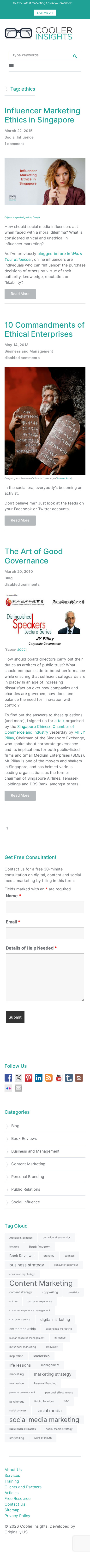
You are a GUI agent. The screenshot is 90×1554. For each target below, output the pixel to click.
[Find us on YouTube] (59, 1078)
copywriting (50, 1292)
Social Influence (19, 137)
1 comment (14, 143)
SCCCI (21, 649)
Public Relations (25, 1189)
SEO (66, 1401)
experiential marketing (59, 1328)
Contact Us (15, 1504)
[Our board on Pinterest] (28, 1078)
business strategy (26, 1264)
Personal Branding (27, 1176)
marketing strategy (53, 1374)
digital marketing (55, 1319)
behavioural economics (57, 1237)
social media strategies (22, 1428)
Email (13, 922)
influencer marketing (22, 1347)
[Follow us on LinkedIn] (38, 1078)
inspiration (16, 1356)
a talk (59, 720)
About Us (13, 1469)
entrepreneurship (22, 1329)
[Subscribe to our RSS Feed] (49, 1078)
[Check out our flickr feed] (8, 1088)
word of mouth (43, 1437)
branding (48, 1255)
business (69, 1255)
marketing (16, 1374)
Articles (11, 1492)
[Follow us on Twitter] (18, 1078)
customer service (19, 1319)
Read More (20, 293)
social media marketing (44, 1420)
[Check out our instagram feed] (79, 1078)
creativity (73, 1292)
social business (17, 1410)
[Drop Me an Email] (18, 1088)
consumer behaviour (66, 1264)
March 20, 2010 (19, 571)
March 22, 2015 (18, 130)
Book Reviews (24, 1138)
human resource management (26, 1337)
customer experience (40, 1301)
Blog (8, 578)
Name (13, 895)
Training (12, 1481)
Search (75, 55)
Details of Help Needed (31, 948)
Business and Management (29, 351)
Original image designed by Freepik (22, 217)
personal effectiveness (59, 1392)
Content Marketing (28, 1163)
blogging (14, 1246)
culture (13, 1301)
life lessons (20, 1365)
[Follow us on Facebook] (8, 1078)
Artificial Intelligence (21, 1237)
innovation (52, 1346)
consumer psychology (22, 1274)
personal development (22, 1392)
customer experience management (29, 1310)
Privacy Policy (17, 1515)
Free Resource (17, 1498)
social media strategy (59, 1429)
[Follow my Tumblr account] (69, 1078)
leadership (41, 1356)
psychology (16, 1401)
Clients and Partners (23, 1486)
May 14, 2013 (17, 344)
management (50, 1365)
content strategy (20, 1292)
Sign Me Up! (45, 12)
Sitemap (12, 1510)
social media (49, 1410)
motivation (16, 1383)
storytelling (16, 1438)
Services (12, 1475)
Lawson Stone (64, 478)
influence (60, 1337)
